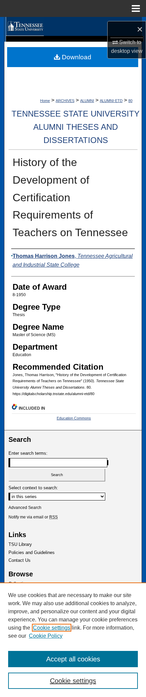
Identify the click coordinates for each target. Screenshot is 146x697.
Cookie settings (51, 628)
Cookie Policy (45, 636)
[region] (73, 639)
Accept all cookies (73, 659)
